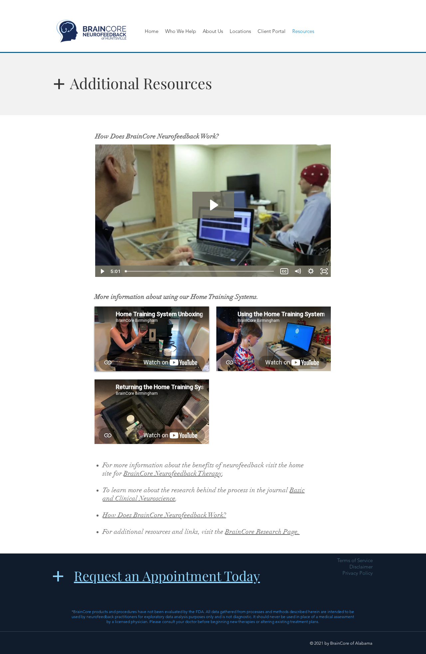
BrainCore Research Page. (262, 532)
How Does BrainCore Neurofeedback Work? (164, 515)
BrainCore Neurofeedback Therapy (172, 473)
